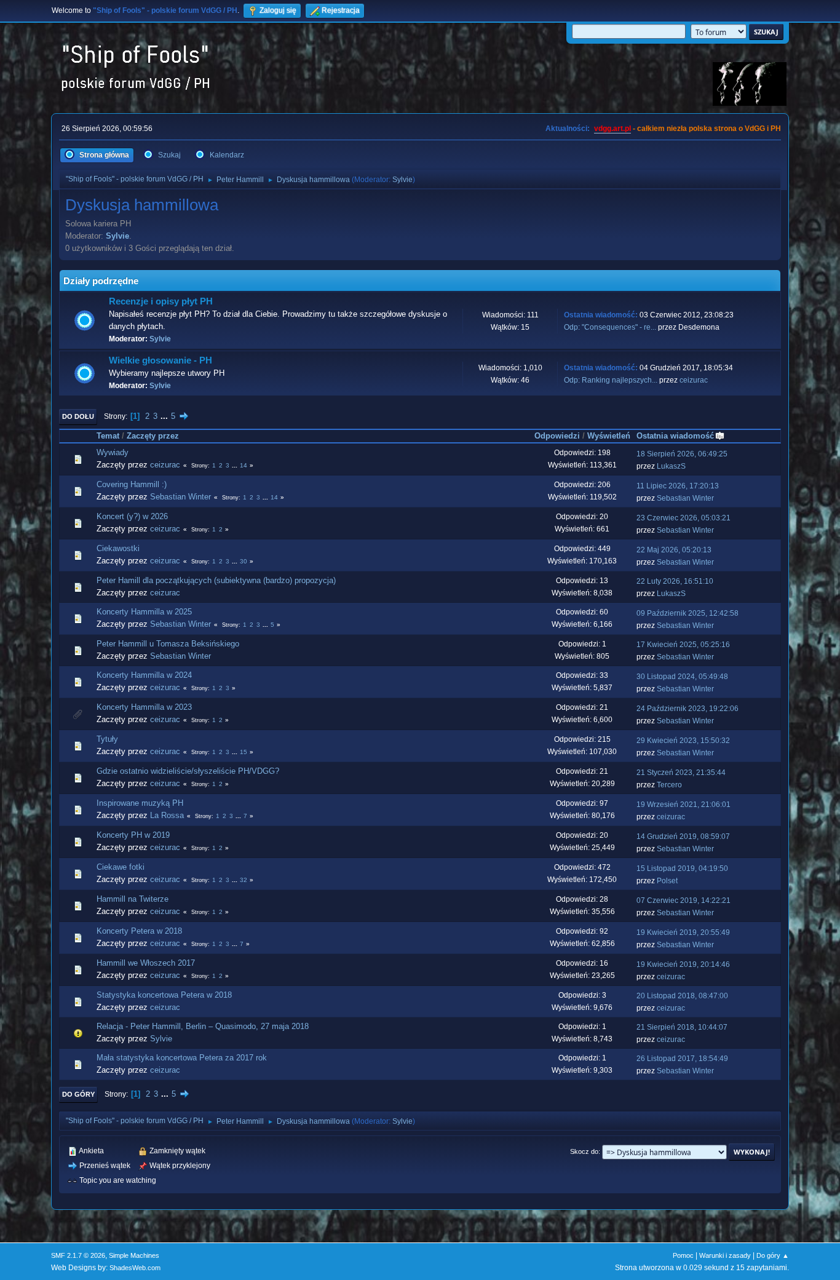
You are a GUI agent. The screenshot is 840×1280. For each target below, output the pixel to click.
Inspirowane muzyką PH (140, 803)
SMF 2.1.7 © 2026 (78, 1255)
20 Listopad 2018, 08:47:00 (682, 996)
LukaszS (671, 466)
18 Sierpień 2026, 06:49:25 (681, 454)
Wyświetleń (608, 435)
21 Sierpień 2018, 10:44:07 (681, 1027)
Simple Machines (134, 1255)
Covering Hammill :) (132, 484)
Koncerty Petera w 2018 (139, 931)
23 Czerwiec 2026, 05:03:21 (683, 518)
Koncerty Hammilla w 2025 (144, 611)
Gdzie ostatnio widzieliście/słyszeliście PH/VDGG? (188, 771)
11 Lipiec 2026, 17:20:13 (677, 486)
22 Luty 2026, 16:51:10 (674, 581)
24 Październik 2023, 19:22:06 (687, 708)
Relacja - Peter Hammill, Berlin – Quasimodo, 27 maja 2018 (203, 1026)
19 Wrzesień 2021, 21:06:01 (683, 804)
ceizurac (694, 380)
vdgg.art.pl (612, 128)
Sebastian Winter (180, 496)
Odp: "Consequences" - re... (610, 327)
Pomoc (683, 1255)
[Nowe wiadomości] (84, 321)
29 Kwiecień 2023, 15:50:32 (683, 740)
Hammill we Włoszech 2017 (146, 963)
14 (243, 465)
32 (243, 880)
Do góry (78, 1094)
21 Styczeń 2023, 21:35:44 (681, 772)
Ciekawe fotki (121, 867)
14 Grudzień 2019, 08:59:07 (683, 836)
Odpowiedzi (557, 435)
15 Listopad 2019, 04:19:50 (682, 868)
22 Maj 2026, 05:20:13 (673, 550)
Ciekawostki (118, 548)
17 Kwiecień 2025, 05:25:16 (683, 644)
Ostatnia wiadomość (675, 435)
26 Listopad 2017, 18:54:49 (682, 1058)
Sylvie (402, 179)
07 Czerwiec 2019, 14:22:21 (683, 900)
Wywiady (113, 452)
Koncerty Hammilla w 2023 (144, 707)
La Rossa (167, 815)
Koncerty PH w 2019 (133, 835)
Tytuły (107, 739)
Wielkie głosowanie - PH (160, 360)
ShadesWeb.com (134, 1267)
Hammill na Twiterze (132, 899)
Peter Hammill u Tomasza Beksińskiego (168, 643)
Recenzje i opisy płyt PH (161, 301)
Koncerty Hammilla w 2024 (144, 675)
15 (243, 752)
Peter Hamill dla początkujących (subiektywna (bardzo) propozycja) (216, 580)
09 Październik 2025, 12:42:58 (687, 613)
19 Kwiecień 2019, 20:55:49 (683, 932)
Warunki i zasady (725, 1255)
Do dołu (78, 416)
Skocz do (584, 1151)
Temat (108, 435)
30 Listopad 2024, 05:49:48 (682, 676)
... (165, 416)
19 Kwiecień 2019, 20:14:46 (683, 964)
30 (243, 561)
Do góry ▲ (772, 1255)
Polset (667, 881)
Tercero (669, 785)
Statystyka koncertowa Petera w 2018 (164, 995)
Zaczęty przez (153, 435)
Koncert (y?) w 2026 (132, 516)
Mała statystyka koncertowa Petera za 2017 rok (182, 1057)
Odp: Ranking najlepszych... (610, 380)
